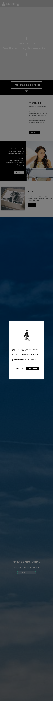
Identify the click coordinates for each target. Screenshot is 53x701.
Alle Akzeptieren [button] (32, 368)
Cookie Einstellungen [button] (19, 368)
